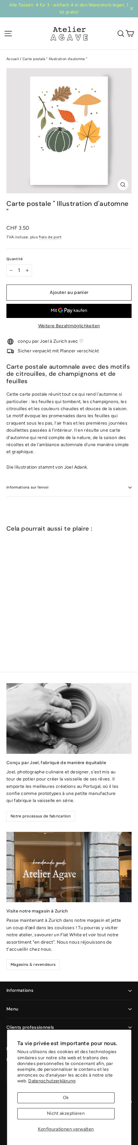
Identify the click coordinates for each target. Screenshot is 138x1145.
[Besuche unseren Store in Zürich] (69, 867)
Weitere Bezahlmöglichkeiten (69, 326)
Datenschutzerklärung (51, 1081)
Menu (12, 1009)
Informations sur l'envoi (27, 487)
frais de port (50, 237)
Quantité (14, 259)
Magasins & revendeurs (33, 964)
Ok (66, 1097)
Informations (19, 990)
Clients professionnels (30, 1027)
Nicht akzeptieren (66, 1113)
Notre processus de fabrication (41, 816)
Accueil (12, 59)
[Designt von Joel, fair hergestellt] (69, 718)
